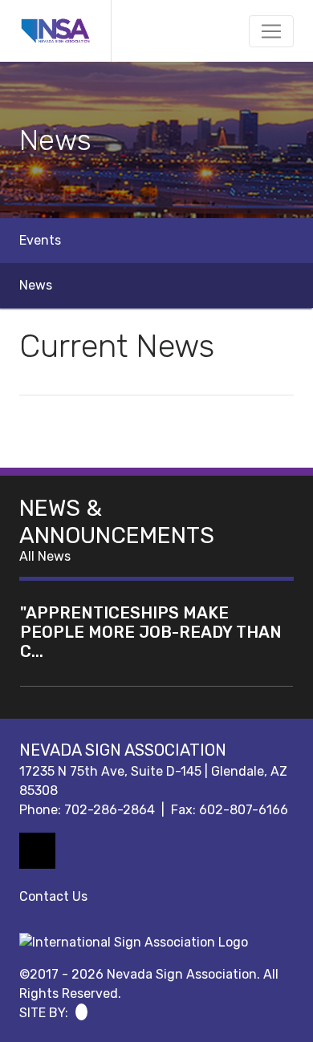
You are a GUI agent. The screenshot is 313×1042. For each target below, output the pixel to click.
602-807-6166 (243, 809)
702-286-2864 (109, 809)
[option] (156, 140)
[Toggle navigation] (271, 31)
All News (45, 556)
